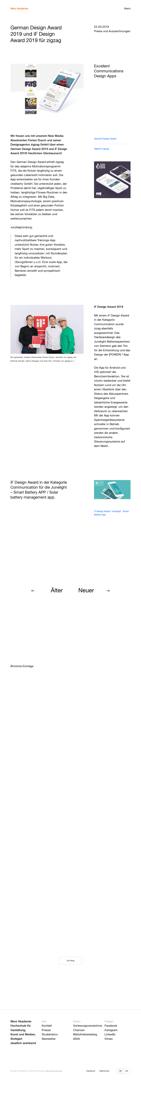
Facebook (111, 1025)
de (120, 1071)
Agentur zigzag (101, 149)
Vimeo (109, 1039)
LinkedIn (110, 1034)
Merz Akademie (19, 8)
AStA (76, 1039)
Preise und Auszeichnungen (112, 31)
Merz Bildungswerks (54, 1071)
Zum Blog (70, 961)
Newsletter (49, 1039)
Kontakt (47, 1025)
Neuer (86, 591)
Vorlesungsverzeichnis (87, 1025)
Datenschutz (104, 1071)
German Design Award (105, 139)
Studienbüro (50, 1034)
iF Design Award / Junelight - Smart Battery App (111, 513)
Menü (127, 8)
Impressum (90, 1071)
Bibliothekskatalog (85, 1034)
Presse (46, 1030)
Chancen (79, 1030)
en (126, 1071)
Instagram (111, 1030)
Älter (57, 591)
